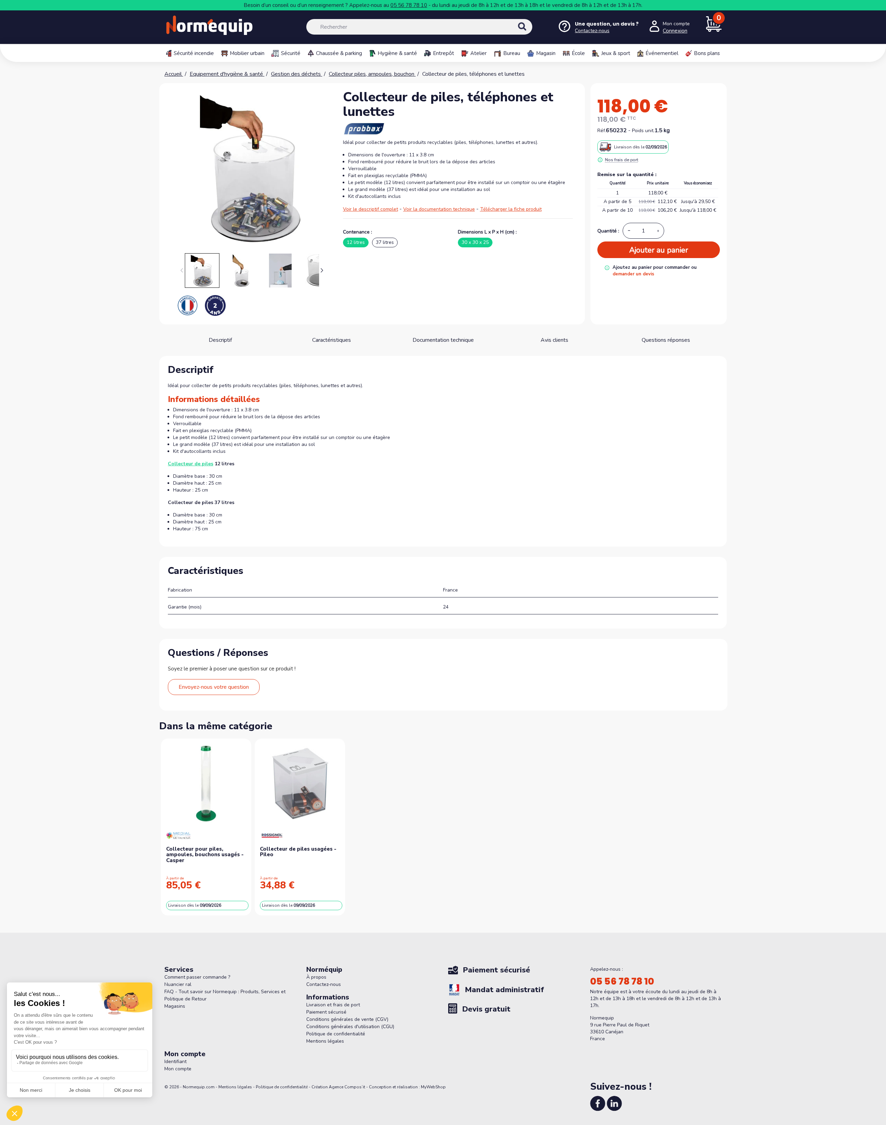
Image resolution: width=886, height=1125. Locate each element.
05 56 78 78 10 (408, 5)
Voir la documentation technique (439, 209)
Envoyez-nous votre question (214, 687)
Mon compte (177, 1068)
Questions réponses (666, 340)
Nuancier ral (177, 984)
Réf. (601, 130)
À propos (316, 977)
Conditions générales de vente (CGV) (347, 1019)
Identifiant (175, 1061)
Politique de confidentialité (335, 1034)
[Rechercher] (529, 32)
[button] (322, 270)
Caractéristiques (331, 340)
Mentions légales (325, 1041)
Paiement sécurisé (326, 1012)
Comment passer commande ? (197, 977)
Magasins (174, 1006)
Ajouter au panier (658, 250)
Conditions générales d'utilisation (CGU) (350, 1026)
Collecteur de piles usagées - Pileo (298, 851)
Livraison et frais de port (333, 1004)
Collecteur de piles (190, 463)
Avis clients (554, 340)
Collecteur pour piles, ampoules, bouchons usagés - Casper (205, 854)
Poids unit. (643, 130)
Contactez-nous (323, 984)
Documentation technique (443, 340)
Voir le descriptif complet (370, 209)
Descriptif (220, 340)
